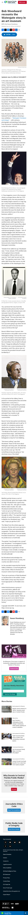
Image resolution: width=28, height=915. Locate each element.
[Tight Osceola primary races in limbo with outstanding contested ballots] (7, 736)
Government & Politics (18, 733)
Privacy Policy (6, 877)
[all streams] (26, 913)
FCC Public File (6, 884)
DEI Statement (6, 874)
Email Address (7, 689)
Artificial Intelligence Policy (9, 871)
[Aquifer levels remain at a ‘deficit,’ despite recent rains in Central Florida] (7, 709)
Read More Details (14, 829)
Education (15, 718)
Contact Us (5, 861)
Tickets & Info (14, 668)
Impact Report (6, 894)
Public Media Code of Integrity (14, 824)
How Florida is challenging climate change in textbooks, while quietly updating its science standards (19, 724)
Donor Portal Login (7, 887)
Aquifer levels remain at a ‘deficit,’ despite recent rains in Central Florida (19, 710)
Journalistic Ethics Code (14, 805)
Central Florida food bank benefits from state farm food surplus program (19, 763)
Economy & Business (17, 747)
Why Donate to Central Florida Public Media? (14, 776)
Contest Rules (6, 881)
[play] (2, 913)
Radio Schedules (7, 854)
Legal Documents (7, 864)
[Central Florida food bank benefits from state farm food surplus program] (7, 761)
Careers (5, 857)
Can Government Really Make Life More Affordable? (18, 751)
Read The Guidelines (14, 810)
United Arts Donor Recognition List (11, 891)
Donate (23, 2)
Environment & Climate (18, 706)
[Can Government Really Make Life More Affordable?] (7, 750)
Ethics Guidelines (7, 867)
